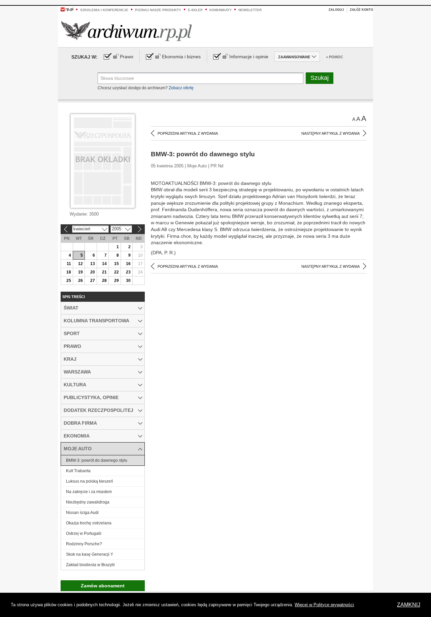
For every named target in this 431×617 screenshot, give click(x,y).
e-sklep (195, 10)
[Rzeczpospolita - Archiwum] (126, 31)
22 (116, 272)
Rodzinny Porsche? (84, 544)
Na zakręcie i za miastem (89, 491)
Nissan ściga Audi (82, 512)
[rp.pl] (67, 9)
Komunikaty (220, 10)
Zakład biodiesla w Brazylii (90, 564)
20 (92, 272)
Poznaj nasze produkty (158, 10)
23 (128, 272)
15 (116, 263)
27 (92, 280)
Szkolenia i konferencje (104, 10)
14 (104, 263)
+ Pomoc (334, 57)
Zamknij (408, 605)
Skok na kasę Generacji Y (89, 554)
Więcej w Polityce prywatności (324, 604)
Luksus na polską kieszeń (89, 481)
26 (80, 280)
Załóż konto (361, 9)
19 (80, 272)
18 (68, 272)
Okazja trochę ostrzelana (88, 523)
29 (116, 280)
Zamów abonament (103, 585)
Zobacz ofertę (181, 88)
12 (80, 263)
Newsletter (250, 10)
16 (128, 263)
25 (68, 280)
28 (104, 280)
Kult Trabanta (78, 470)
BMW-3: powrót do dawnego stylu (96, 460)
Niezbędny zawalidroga (87, 502)
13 (92, 263)
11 (69, 263)
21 (104, 272)
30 (128, 280)
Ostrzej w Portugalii (83, 533)
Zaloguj (336, 9)
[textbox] (200, 78)
